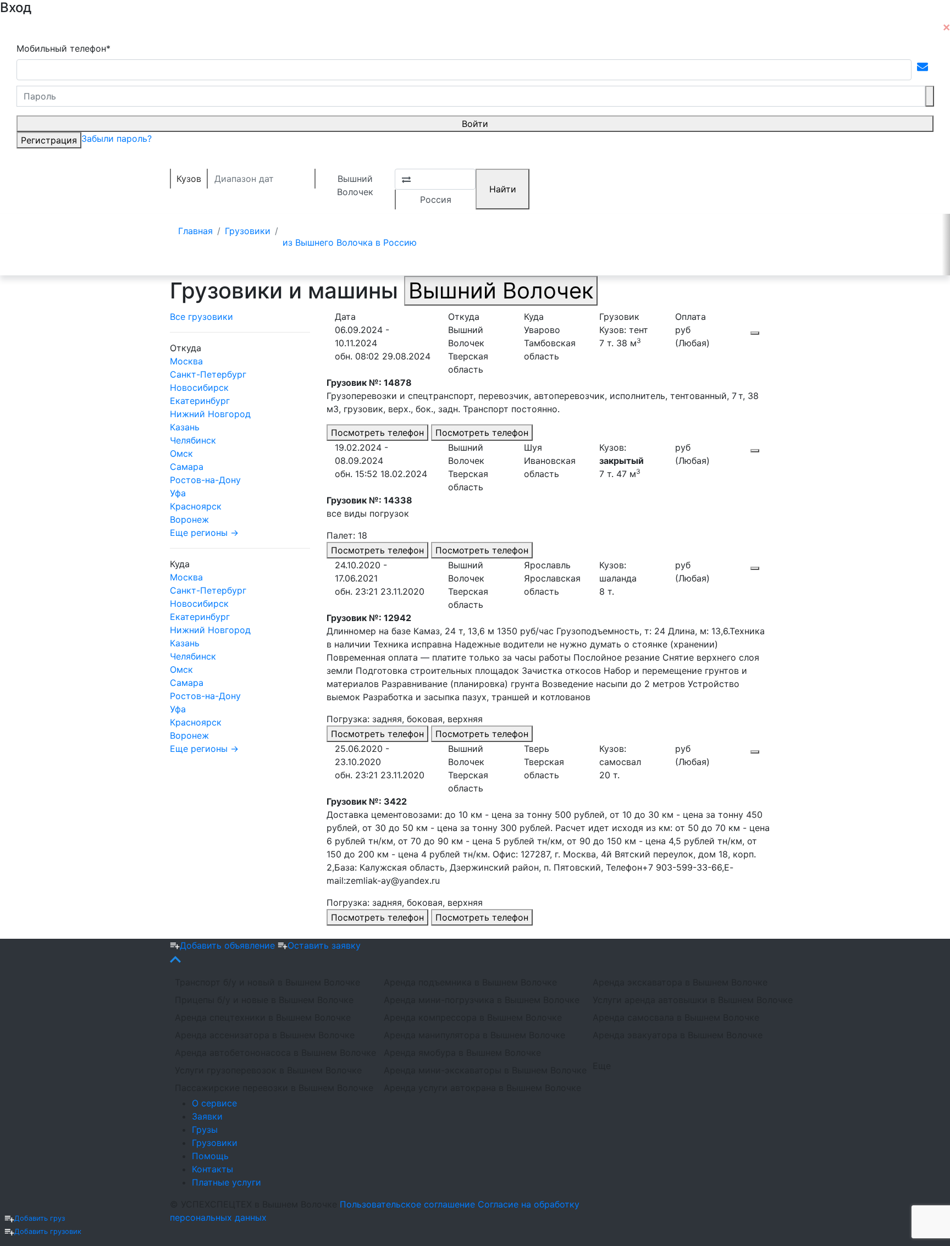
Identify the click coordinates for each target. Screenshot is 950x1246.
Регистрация (49, 140)
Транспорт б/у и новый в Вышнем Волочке (267, 982)
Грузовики (215, 1142)
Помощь (210, 1155)
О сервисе (214, 1103)
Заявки (207, 1116)
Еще (602, 1065)
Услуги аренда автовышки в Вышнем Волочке (690, 999)
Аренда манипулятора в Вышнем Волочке (474, 1034)
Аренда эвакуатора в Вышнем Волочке (678, 1034)
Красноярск (196, 506)
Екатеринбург (200, 400)
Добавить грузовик (47, 1231)
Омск (181, 453)
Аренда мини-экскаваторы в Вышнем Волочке (481, 1070)
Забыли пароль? (116, 138)
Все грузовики (201, 316)
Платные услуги (226, 1182)
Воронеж (189, 519)
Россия (435, 199)
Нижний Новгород (210, 413)
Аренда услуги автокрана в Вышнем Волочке (481, 1087)
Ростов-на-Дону (205, 479)
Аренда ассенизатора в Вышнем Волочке (265, 1034)
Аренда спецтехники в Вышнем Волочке (263, 1017)
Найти (502, 189)
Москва (186, 361)
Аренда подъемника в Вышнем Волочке (470, 982)
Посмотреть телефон (377, 432)
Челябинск (193, 440)
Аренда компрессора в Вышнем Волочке (473, 1017)
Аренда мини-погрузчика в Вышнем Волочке (481, 999)
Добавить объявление (229, 945)
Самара (186, 466)
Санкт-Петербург (208, 374)
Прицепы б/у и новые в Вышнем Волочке (264, 999)
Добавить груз (39, 1218)
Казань (185, 427)
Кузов (188, 178)
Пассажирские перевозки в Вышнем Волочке (273, 1087)
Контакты (212, 1169)
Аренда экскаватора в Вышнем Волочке (680, 982)
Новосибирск (199, 387)
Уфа (178, 493)
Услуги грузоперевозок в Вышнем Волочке (268, 1070)
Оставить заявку (324, 945)
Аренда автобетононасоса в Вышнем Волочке (273, 1052)
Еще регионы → (204, 532)
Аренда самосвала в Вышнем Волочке (676, 1017)
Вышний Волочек (355, 181)
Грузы (205, 1129)
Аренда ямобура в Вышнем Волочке (462, 1052)
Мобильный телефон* (63, 48)
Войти (475, 123)
